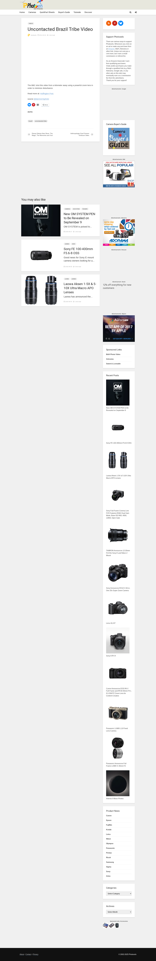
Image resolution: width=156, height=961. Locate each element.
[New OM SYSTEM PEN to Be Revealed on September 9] (40, 220)
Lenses (67, 244)
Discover (88, 12)
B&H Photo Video (113, 354)
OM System (76, 209)
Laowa (67, 278)
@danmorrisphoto (41, 99)
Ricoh (108, 857)
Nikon (108, 839)
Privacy (35, 954)
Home (22, 12)
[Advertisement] (97, 5)
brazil (30, 121)
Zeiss (108, 876)
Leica (108, 834)
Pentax (109, 853)
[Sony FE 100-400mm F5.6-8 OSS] (40, 255)
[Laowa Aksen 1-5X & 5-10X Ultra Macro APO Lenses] (40, 290)
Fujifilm (109, 825)
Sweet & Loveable (113, 364)
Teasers (84, 209)
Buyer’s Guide (64, 12)
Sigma (108, 867)
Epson (108, 820)
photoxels (34, 35)
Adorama (110, 359)
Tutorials (77, 12)
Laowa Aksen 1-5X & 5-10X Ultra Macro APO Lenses (80, 288)
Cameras (32, 12)
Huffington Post (46, 94)
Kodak (108, 830)
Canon (109, 816)
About (22, 954)
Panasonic (110, 848)
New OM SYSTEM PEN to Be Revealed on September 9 (79, 218)
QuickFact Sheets (47, 12)
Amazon (111, 49)
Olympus (109, 843)
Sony (73, 244)
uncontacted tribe (41, 121)
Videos (31, 23)
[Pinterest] (114, 23)
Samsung (110, 862)
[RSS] (108, 23)
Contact (28, 954)
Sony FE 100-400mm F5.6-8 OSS (78, 251)
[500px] (120, 23)
